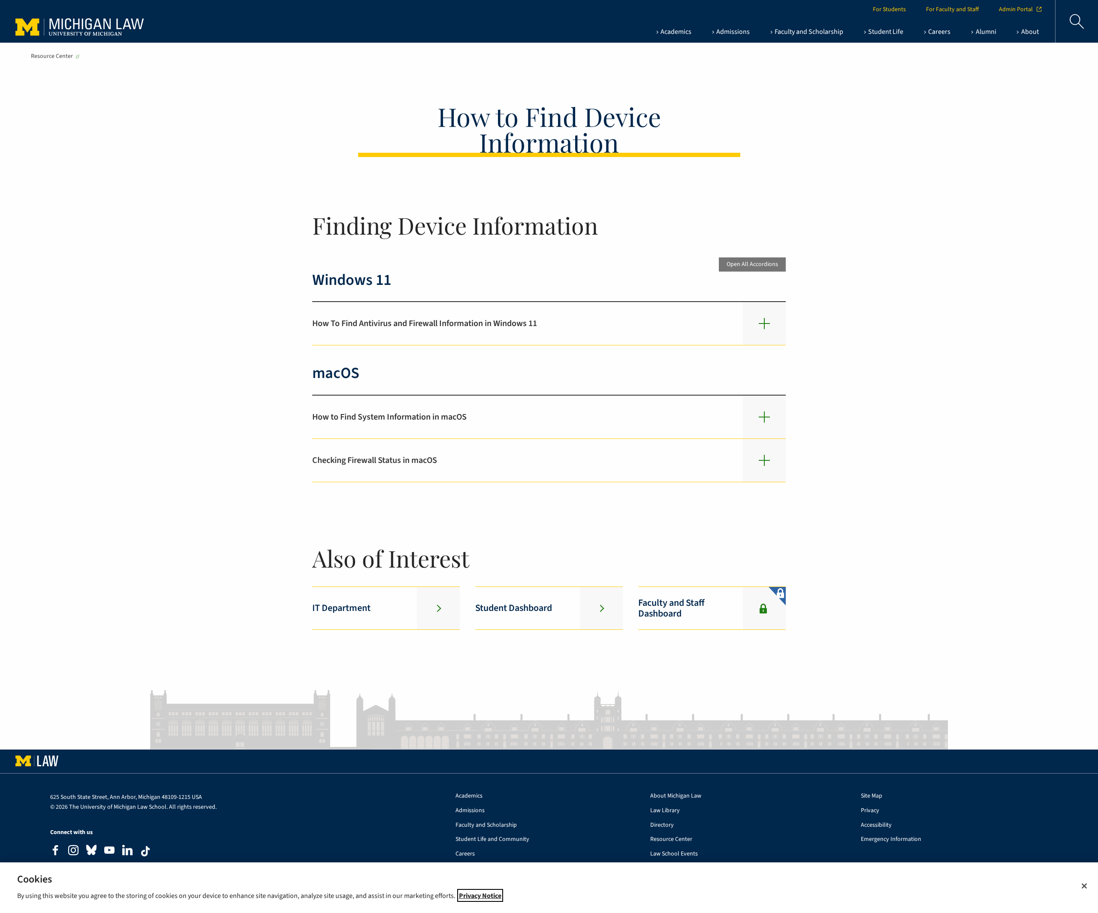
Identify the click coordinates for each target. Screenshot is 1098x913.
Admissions (470, 811)
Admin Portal (1016, 9)
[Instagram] (73, 851)
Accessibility (876, 825)
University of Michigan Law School (81, 21)
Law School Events (674, 854)
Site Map (871, 796)
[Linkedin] (127, 851)
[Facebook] (55, 851)
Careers (465, 854)
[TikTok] (145, 851)
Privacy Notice (480, 895)
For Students (889, 9)
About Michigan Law (675, 796)
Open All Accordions (752, 264)
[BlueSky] (91, 851)
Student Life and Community (492, 839)
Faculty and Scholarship (486, 825)
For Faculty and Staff (952, 9)
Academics (469, 796)
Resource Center (52, 56)
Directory (662, 825)
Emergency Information (891, 839)
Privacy (870, 811)
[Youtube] (109, 851)
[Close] (1084, 886)
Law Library (665, 811)
